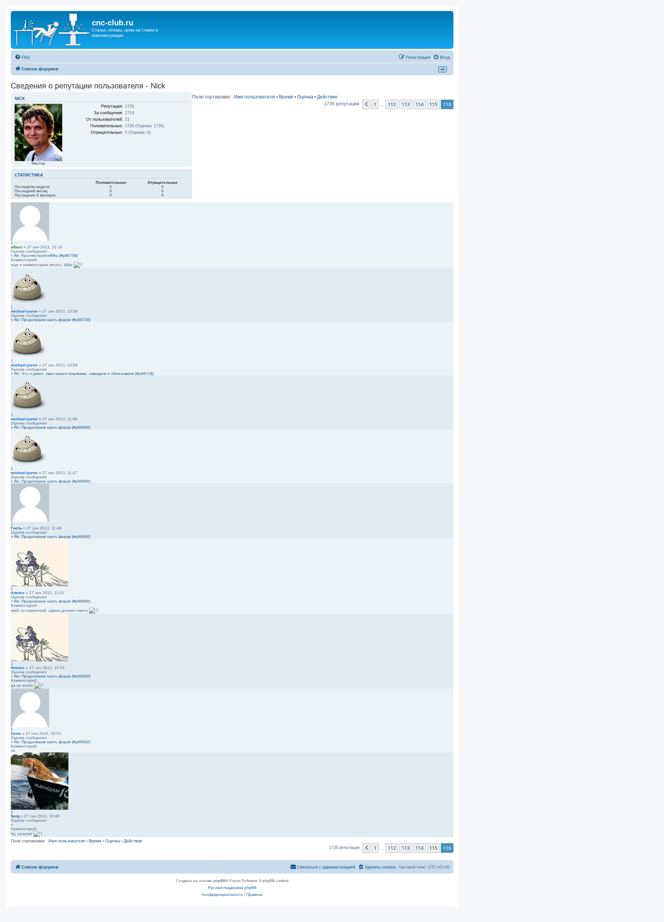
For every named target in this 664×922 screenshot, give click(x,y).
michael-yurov (24, 311)
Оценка (305, 97)
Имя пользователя (254, 97)
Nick (20, 98)
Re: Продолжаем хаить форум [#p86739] (52, 320)
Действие (327, 97)
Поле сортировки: (211, 97)
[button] (366, 104)
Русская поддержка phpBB (232, 887)
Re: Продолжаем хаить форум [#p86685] (52, 481)
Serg (15, 816)
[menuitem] (22, 57)
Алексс (18, 593)
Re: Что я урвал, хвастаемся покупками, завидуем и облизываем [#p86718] (84, 373)
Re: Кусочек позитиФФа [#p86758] (46, 255)
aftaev (16, 247)
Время (286, 97)
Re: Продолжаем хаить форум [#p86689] (52, 676)
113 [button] (406, 104)
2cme (16, 733)
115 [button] (433, 104)
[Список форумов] (52, 30)
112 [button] (392, 104)
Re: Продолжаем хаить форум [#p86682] (52, 742)
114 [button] (419, 104)
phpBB (219, 881)
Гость (16, 528)
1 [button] (375, 104)
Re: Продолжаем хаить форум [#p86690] (52, 427)
